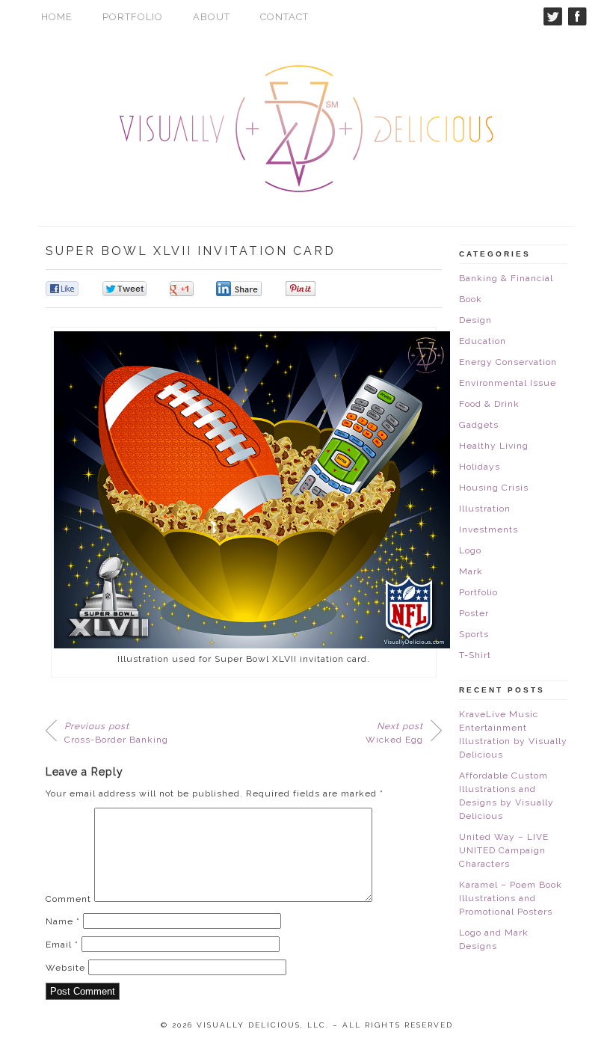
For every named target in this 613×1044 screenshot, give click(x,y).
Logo (470, 550)
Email (62, 944)
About (211, 16)
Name (63, 921)
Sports (474, 634)
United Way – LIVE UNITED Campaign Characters (504, 850)
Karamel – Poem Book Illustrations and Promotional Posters (510, 898)
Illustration (485, 508)
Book (470, 299)
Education (482, 341)
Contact (284, 16)
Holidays (479, 466)
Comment (68, 899)
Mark (471, 571)
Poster (474, 613)
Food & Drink (489, 404)
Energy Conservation (508, 362)
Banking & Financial (506, 278)
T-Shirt (475, 655)
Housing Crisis (494, 487)
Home (57, 16)
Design (475, 320)
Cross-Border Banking (116, 733)
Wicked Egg (394, 733)
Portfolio (132, 16)
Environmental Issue (507, 383)
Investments (488, 529)
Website (65, 967)
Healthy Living (494, 445)
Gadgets (479, 425)
